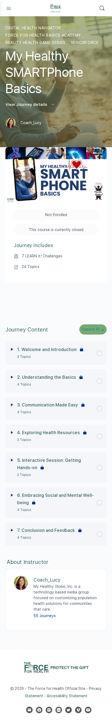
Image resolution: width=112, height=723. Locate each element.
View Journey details (26, 104)
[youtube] (88, 710)
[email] (29, 710)
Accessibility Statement (67, 696)
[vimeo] (78, 710)
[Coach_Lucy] (21, 582)
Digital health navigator (33, 28)
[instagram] (49, 710)
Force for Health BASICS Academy (43, 35)
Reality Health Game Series (36, 42)
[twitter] (68, 710)
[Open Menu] (8, 7)
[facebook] (39, 710)
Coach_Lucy (46, 580)
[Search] (102, 8)
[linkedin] (58, 710)
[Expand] (12, 349)
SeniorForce (85, 42)
